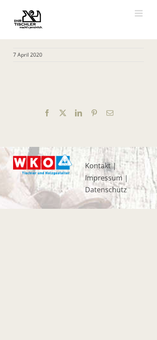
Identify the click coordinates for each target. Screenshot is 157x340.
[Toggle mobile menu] (139, 13)
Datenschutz (106, 189)
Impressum (104, 178)
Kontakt (98, 165)
